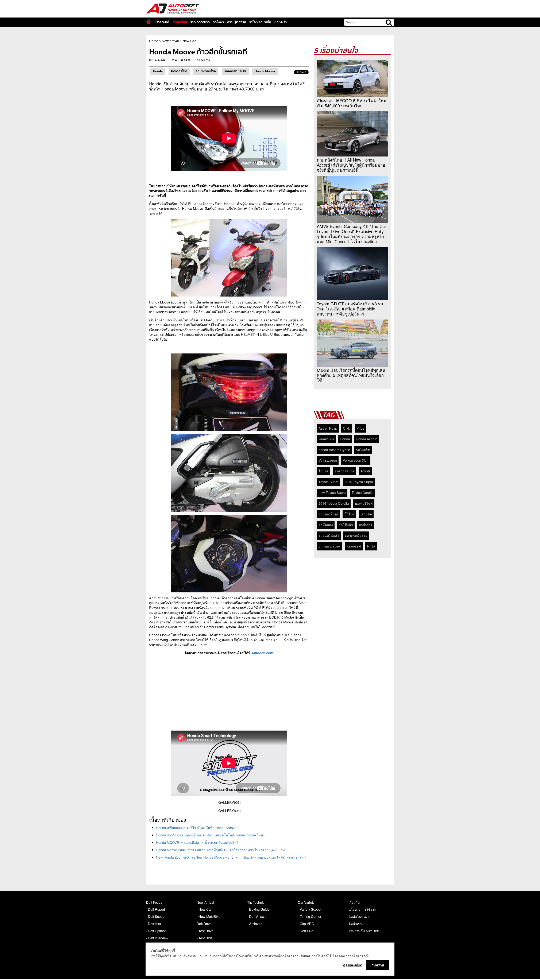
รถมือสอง (326, 524)
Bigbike (366, 514)
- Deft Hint (153, 923)
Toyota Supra (329, 481)
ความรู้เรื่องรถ (236, 22)
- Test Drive (205, 930)
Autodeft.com (262, 652)
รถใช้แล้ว (346, 524)
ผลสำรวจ (366, 524)
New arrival (170, 40)
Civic (347, 428)
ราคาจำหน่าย (344, 471)
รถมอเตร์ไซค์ (328, 514)
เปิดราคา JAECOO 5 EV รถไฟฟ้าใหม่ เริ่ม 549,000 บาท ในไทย (351, 103)
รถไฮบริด (363, 449)
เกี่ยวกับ (354, 902)
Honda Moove (265, 71)
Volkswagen (328, 460)
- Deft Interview (157, 938)
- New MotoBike (208, 916)
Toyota (365, 471)
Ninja (371, 546)
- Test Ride (205, 938)
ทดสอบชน (326, 439)
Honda (158, 71)
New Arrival (205, 902)
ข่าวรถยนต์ (162, 22)
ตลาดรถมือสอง (356, 535)
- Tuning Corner (309, 916)
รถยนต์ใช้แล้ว (329, 535)
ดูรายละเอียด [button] (352, 965)
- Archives (254, 923)
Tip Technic (256, 902)
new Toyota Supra (332, 492)
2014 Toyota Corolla (334, 503)
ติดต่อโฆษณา (358, 916)
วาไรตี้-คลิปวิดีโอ (260, 22)
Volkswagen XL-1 (356, 460)
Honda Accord (366, 439)
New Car (189, 40)
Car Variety (306, 902)
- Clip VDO (306, 923)
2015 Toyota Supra (358, 481)
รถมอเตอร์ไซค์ (206, 71)
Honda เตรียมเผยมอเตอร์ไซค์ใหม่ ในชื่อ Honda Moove (196, 827)
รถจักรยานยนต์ (235, 71)
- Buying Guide (258, 909)
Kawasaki (353, 546)
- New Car (204, 909)
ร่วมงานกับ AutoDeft (363, 930)
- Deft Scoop (155, 916)
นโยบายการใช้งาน (362, 909)
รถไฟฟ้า (218, 22)
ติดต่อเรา (280, 22)
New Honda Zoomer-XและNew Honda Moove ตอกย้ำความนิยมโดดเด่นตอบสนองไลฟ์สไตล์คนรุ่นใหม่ (231, 857)
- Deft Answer (257, 916)
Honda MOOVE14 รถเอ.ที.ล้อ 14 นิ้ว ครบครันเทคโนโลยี (197, 842)
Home (153, 40)
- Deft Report (155, 909)
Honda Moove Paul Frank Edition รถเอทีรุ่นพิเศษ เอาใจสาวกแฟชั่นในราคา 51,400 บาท (220, 849)
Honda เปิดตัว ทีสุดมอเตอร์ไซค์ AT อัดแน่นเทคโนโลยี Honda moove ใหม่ (209, 835)
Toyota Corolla (363, 492)
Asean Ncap (328, 428)
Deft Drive (204, 923)
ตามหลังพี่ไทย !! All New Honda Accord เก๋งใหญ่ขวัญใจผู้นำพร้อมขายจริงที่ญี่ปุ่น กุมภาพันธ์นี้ (351, 165)
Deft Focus (154, 902)
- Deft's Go (305, 930)
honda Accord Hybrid (334, 449)
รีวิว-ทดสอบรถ (200, 22)
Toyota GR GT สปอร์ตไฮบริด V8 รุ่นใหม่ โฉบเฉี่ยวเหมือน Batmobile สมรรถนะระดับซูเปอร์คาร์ (350, 308)
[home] (148, 21)
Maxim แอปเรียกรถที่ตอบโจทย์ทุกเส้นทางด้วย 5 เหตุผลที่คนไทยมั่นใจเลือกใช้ (351, 375)
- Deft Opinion (156, 930)
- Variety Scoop (309, 909)
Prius (360, 428)
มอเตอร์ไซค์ (179, 71)
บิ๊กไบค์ (349, 514)
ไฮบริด (323, 471)
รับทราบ (378, 965)
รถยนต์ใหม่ (180, 22)
